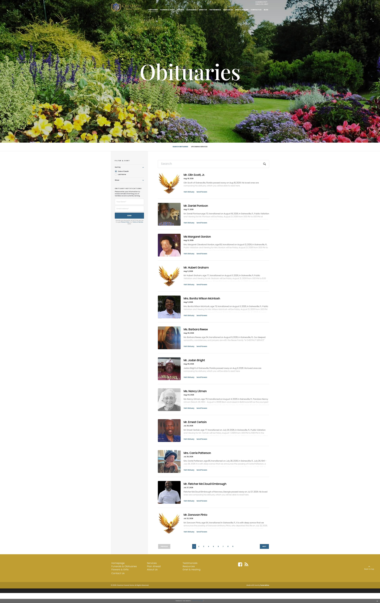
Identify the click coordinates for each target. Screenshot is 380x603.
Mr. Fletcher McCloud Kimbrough (205, 484)
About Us (152, 569)
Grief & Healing (191, 569)
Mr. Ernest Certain (195, 422)
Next (264, 546)
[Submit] (264, 164)
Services (152, 563)
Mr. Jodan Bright (194, 360)
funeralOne (264, 585)
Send (129, 215)
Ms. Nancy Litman (195, 391)
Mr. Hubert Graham (196, 268)
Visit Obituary (189, 192)
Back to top (369, 569)
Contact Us (117, 573)
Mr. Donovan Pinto (195, 515)
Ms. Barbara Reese (196, 329)
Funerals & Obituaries (124, 566)
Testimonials (190, 563)
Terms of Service (138, 222)
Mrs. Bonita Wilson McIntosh (202, 298)
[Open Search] (377, 2)
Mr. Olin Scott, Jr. (194, 175)
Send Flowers (202, 192)
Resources (189, 566)
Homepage (118, 563)
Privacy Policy (125, 222)
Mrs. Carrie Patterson (197, 453)
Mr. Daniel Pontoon (196, 206)
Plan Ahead (154, 566)
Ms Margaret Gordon (197, 237)
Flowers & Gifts (120, 569)
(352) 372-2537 (261, 4)
